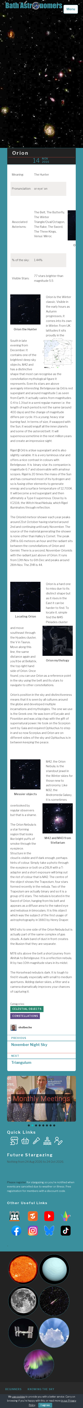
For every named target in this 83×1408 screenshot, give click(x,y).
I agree (45, 1405)
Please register (16, 1182)
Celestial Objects (27, 1008)
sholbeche (25, 1027)
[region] (41, 1101)
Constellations (25, 1015)
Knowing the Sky (41, 1389)
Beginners (13, 1389)
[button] (41, 1099)
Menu (70, 9)
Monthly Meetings (41, 1099)
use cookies (18, 1396)
